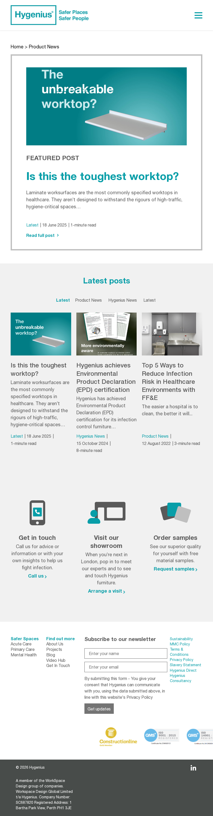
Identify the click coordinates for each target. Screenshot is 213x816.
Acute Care (21, 644)
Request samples (174, 569)
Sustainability (181, 639)
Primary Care (23, 649)
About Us (54, 644)
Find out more (60, 638)
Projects (54, 649)
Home (17, 46)
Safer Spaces (25, 638)
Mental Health (24, 654)
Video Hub (55, 660)
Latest (32, 225)
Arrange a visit (105, 591)
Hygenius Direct (183, 670)
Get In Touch (58, 665)
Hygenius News (90, 436)
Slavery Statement (185, 665)
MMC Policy (180, 644)
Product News (155, 436)
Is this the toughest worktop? (102, 175)
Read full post (40, 235)
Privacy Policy (140, 697)
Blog (50, 654)
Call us (36, 576)
